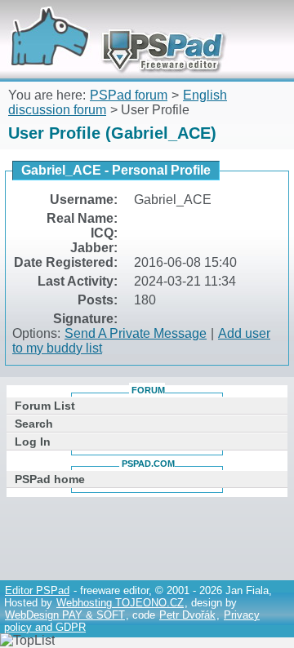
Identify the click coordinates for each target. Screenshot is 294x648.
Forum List (45, 405)
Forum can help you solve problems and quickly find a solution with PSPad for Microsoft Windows (112, 22)
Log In (33, 441)
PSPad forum (128, 95)
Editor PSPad (37, 590)
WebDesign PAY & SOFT (65, 615)
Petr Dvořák (187, 615)
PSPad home (50, 479)
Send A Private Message (136, 333)
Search (34, 423)
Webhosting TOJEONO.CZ (120, 603)
